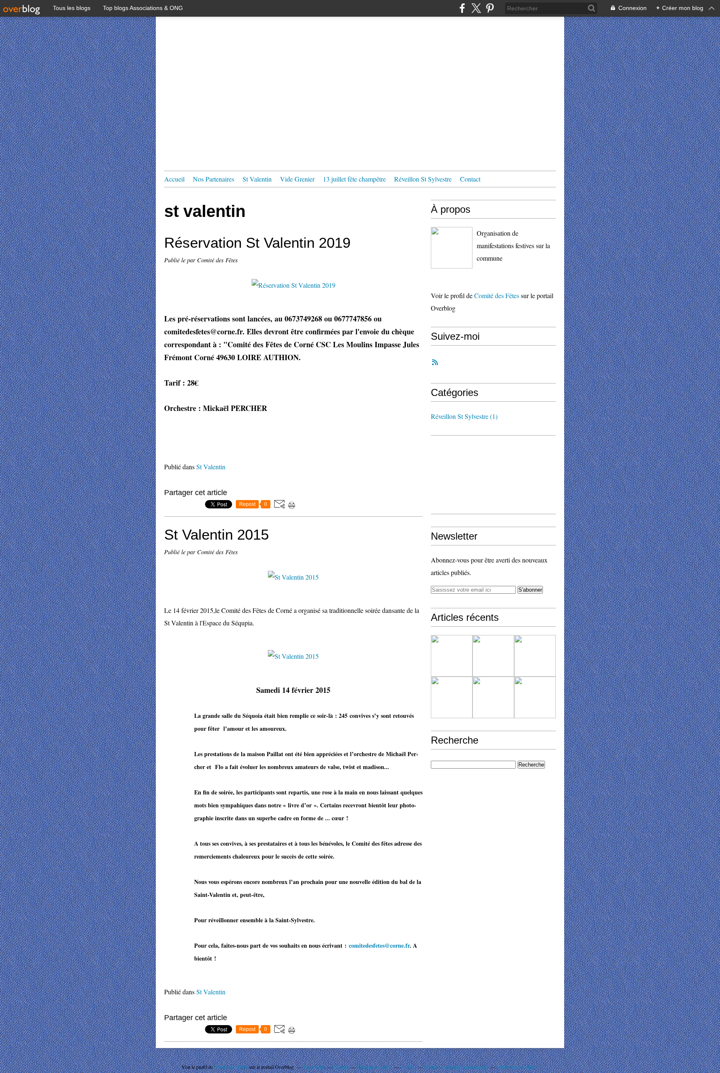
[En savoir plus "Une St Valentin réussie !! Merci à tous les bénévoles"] (451, 697)
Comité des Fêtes (496, 295)
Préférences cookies (516, 1066)
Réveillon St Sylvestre (423, 178)
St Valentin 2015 (216, 534)
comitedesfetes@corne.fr (379, 945)
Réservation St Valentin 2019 (257, 242)
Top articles (313, 1066)
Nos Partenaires (213, 178)
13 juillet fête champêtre (354, 178)
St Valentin (257, 178)
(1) (464, 416)
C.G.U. (407, 1066)
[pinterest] (490, 8)
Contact (470, 178)
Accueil (174, 178)
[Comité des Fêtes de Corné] (451, 248)
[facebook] (462, 8)
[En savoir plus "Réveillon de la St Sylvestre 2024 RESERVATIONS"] (493, 697)
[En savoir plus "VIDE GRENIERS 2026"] (535, 656)
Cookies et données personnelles (456, 1066)
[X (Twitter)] (476, 8)
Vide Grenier (297, 178)
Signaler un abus (375, 1066)
